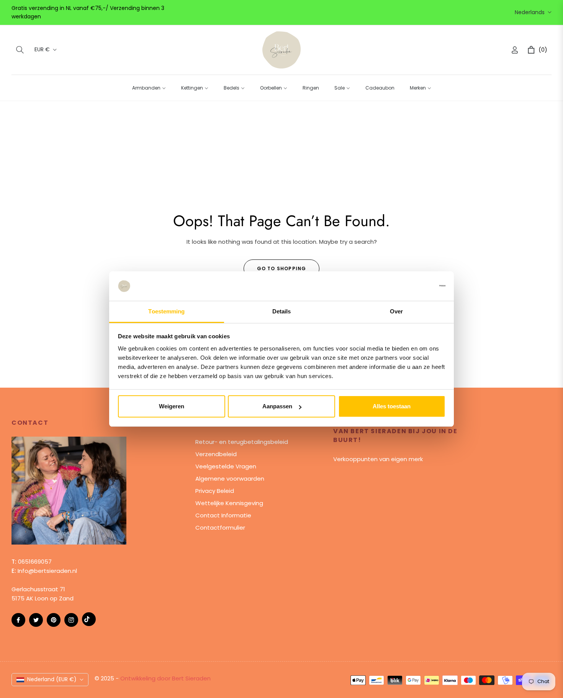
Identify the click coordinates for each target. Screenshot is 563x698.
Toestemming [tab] (166, 311)
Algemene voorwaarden (229, 479)
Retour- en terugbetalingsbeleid (241, 442)
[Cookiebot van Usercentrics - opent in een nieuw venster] (411, 286)
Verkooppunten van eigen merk (378, 459)
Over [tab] (396, 311)
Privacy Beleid (214, 491)
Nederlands (530, 12)
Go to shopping (281, 268)
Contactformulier (220, 528)
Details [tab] (281, 311)
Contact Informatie (223, 515)
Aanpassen (277, 406)
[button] (19, 49)
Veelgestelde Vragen (225, 466)
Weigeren (171, 406)
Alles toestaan (392, 406)
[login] (515, 50)
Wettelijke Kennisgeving (229, 503)
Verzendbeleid (216, 454)
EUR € (42, 49)
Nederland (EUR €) (52, 679)
